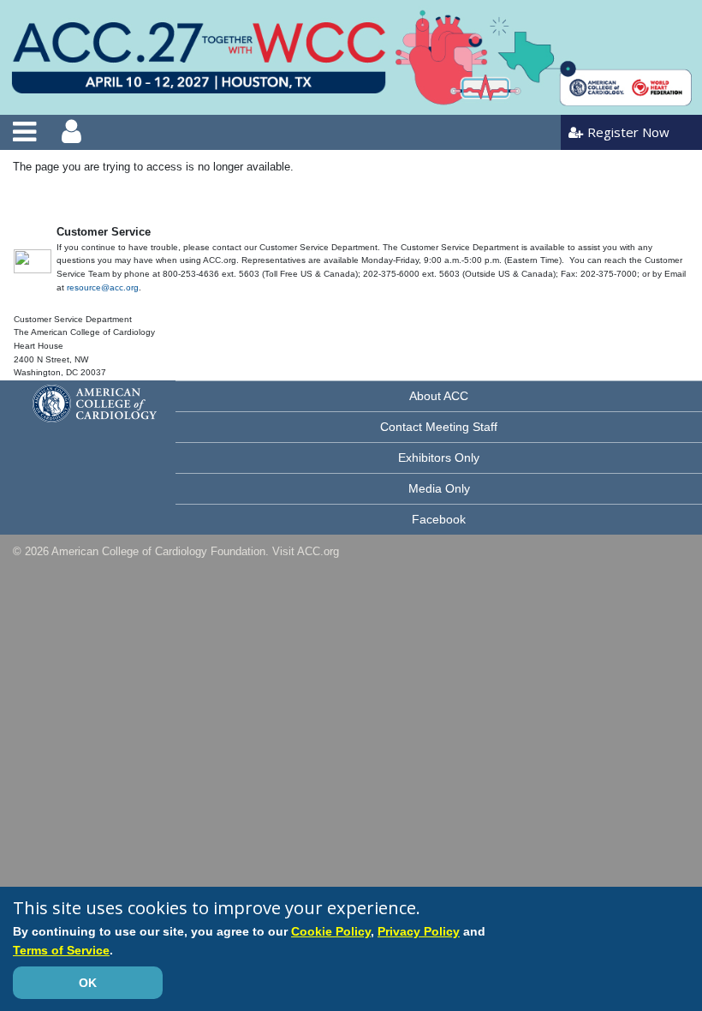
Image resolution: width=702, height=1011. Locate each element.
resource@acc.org (103, 287)
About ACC (438, 396)
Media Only (439, 488)
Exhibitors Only (438, 457)
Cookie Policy (331, 931)
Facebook (439, 519)
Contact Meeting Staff (438, 427)
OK (88, 983)
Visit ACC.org (305, 551)
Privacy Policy (419, 931)
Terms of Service (61, 950)
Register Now (628, 132)
